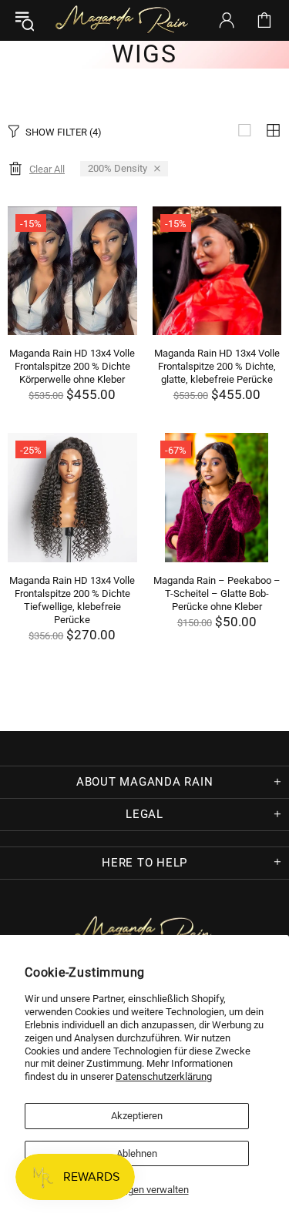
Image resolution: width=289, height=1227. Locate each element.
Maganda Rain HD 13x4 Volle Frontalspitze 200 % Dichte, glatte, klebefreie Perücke (217, 366)
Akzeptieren (137, 1115)
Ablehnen (136, 1153)
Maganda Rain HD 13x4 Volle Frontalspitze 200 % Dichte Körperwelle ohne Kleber (72, 366)
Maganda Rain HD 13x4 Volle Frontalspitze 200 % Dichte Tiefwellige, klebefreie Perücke (72, 600)
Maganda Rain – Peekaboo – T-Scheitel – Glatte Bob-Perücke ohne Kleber (217, 593)
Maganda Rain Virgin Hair (123, 20)
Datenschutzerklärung (164, 1076)
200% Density (117, 168)
